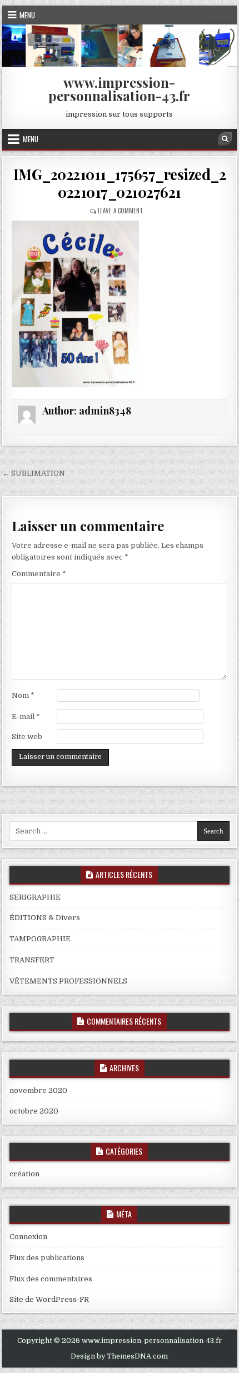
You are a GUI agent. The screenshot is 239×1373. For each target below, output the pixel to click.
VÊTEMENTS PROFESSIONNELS (68, 981)
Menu (27, 15)
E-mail (26, 716)
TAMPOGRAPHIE (40, 939)
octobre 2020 (33, 1111)
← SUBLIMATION (33, 473)
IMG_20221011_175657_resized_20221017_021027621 (119, 182)
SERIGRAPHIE (35, 897)
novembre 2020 (38, 1090)
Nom (23, 695)
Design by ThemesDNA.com (119, 1356)
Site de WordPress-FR (49, 1299)
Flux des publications (46, 1258)
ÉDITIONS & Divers (44, 917)
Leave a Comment (120, 210)
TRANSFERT (31, 960)
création (24, 1174)
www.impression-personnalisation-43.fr (119, 88)
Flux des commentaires (50, 1279)
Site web (27, 736)
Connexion (28, 1236)
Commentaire (39, 574)
